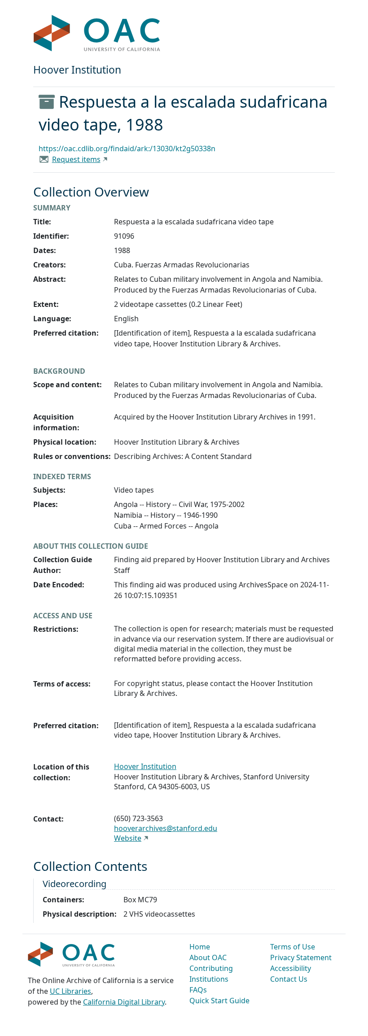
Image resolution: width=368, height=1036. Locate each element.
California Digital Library (124, 1002)
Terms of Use (292, 947)
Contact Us (288, 979)
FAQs (198, 990)
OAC (97, 33)
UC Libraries (70, 991)
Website (127, 838)
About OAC (208, 957)
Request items (76, 159)
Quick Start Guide (219, 1000)
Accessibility (290, 968)
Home (199, 947)
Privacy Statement (301, 957)
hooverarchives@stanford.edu (165, 828)
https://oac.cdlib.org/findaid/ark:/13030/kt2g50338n (127, 148)
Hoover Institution (145, 766)
